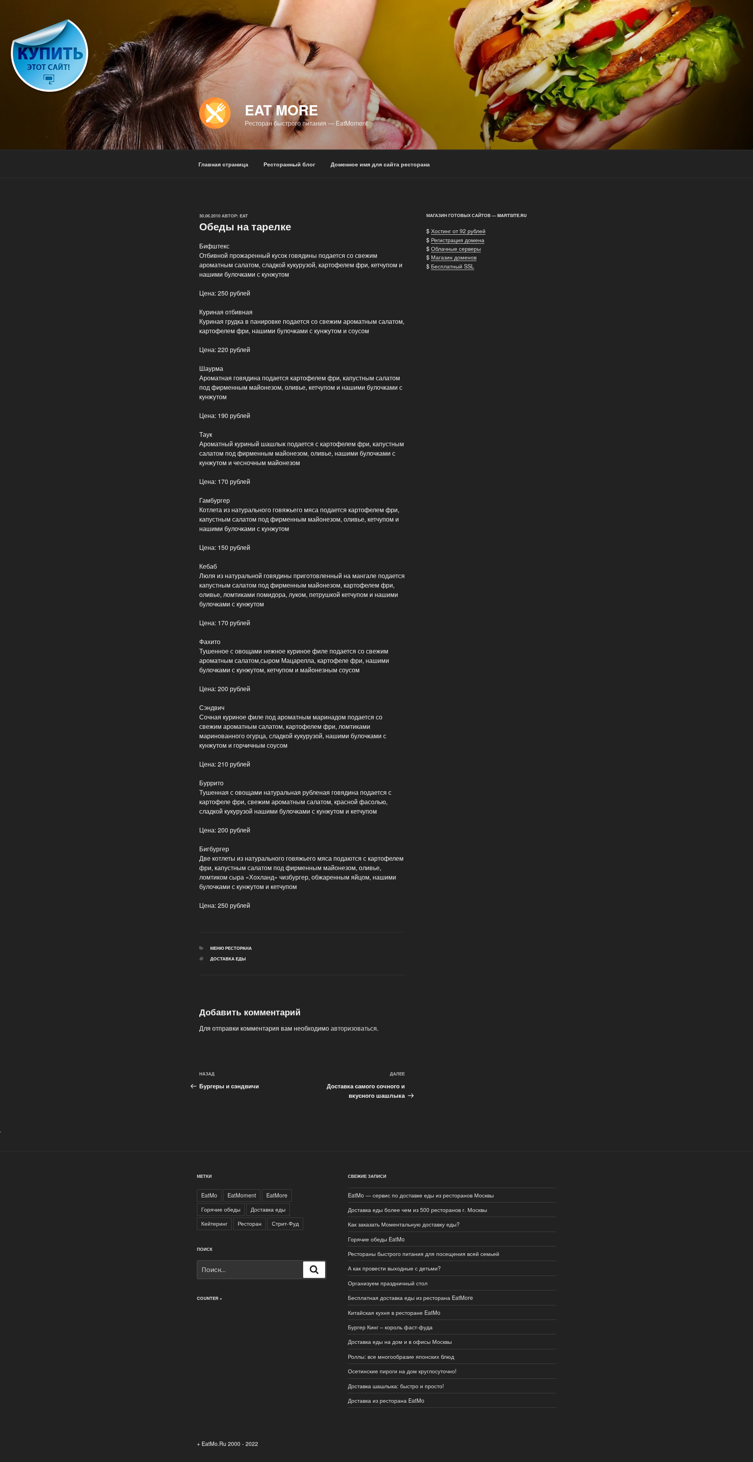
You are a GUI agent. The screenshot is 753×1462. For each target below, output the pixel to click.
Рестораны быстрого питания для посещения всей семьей (423, 1254)
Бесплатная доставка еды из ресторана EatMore (410, 1297)
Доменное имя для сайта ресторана (380, 164)
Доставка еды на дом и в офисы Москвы (400, 1341)
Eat (244, 216)
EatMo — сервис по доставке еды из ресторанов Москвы (421, 1195)
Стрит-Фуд (285, 1223)
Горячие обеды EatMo (376, 1239)
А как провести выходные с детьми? (394, 1268)
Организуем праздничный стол (387, 1283)
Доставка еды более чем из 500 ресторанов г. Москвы (417, 1210)
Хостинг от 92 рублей (458, 231)
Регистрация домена (457, 240)
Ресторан (250, 1223)
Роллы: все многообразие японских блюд (401, 1356)
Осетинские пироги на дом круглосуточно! (402, 1371)
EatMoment (241, 1195)
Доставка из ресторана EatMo (386, 1400)
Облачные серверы (456, 248)
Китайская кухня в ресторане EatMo (394, 1312)
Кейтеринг (214, 1223)
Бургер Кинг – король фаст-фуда (390, 1327)
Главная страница (223, 164)
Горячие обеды (220, 1209)
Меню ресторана (231, 948)
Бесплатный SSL (452, 266)
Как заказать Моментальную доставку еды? (404, 1224)
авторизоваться (354, 1028)
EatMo (209, 1195)
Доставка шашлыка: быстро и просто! (396, 1386)
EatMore (276, 1195)
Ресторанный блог (289, 164)
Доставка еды (228, 959)
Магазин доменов (454, 257)
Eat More (281, 109)
